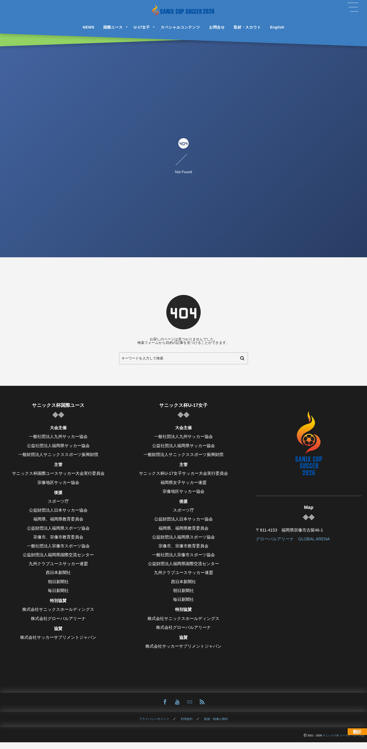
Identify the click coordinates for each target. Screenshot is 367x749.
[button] (353, 7)
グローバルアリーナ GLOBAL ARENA (293, 539)
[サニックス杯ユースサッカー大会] (183, 10)
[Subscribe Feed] (202, 702)
